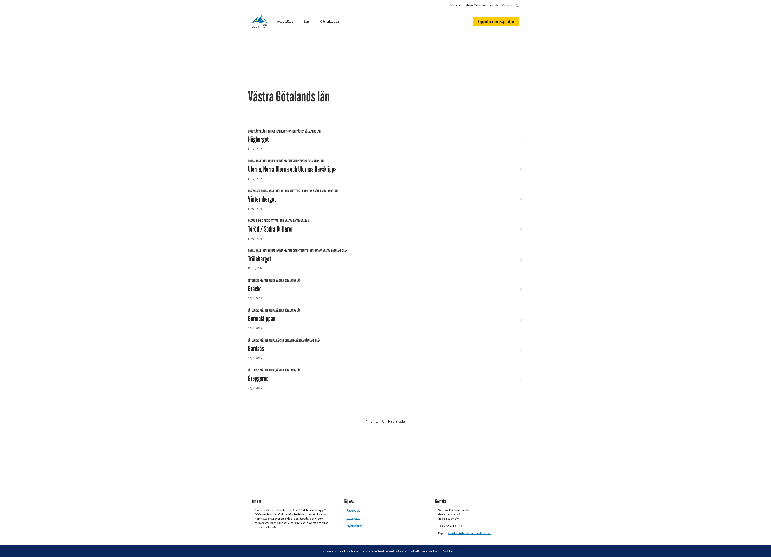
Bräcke (255, 289)
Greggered (258, 378)
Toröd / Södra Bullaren (271, 229)
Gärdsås (256, 348)
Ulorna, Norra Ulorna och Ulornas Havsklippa (292, 169)
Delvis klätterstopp (287, 161)
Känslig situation (286, 131)
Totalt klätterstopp (310, 251)
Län (306, 21)
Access (251, 221)
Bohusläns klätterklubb (262, 131)
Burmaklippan (261, 318)
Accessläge (285, 21)
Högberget (258, 139)
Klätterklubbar (330, 21)
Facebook (353, 510)
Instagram (353, 518)
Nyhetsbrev (355, 526)
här (436, 551)
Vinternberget (262, 199)
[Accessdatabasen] (259, 21)
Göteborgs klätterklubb (261, 280)
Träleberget (259, 259)
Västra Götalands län (308, 131)
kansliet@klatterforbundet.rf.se (469, 533)
